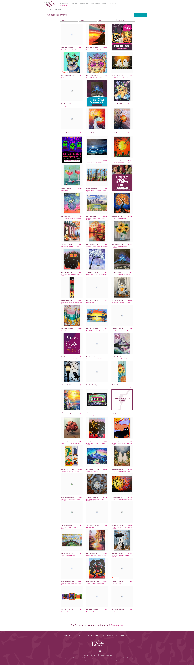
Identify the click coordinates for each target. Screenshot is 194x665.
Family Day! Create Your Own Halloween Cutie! (121, 331)
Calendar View (140, 15)
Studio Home (64, 4)
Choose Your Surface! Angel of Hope (95, 134)
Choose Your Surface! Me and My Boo (121, 471)
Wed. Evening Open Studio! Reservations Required (71, 584)
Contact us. (117, 625)
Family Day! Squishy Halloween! (69, 611)
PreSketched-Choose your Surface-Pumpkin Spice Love (95, 500)
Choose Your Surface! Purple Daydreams (96, 274)
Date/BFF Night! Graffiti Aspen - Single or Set (96, 191)
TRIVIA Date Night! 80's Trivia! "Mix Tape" (96, 415)
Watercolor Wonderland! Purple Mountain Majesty (122, 359)
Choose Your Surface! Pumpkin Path (120, 218)
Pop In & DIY (95, 4)
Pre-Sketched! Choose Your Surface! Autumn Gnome (121, 303)
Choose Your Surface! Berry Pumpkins (70, 49)
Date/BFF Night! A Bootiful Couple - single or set (122, 78)
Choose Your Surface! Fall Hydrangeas (70, 443)
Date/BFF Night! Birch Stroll (68, 555)
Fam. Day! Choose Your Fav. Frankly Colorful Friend (72, 106)
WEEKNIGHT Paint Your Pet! (93, 387)
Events (74, 4)
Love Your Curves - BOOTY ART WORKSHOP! (93, 359)
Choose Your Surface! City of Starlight (121, 274)
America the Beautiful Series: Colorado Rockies (95, 219)
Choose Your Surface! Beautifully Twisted (122, 499)
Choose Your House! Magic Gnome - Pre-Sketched (122, 528)
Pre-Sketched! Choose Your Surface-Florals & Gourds (122, 106)
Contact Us (106, 655)
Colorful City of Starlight (92, 471)
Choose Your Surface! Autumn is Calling (121, 387)
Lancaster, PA (63, 5)
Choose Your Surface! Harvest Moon (120, 134)
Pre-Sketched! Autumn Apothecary (70, 246)
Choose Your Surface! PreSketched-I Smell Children (71, 303)
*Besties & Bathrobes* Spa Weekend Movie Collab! (97, 50)
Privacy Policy (89, 655)
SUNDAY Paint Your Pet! (117, 583)
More (104, 4)
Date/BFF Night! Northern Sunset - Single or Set (97, 331)
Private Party (93, 635)
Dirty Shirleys (64, 190)
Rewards (146, 4)
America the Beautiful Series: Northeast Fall (97, 246)
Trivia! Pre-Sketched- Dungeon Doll (95, 583)
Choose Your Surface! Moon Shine (94, 162)
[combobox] (69, 20)
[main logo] (49, 2)
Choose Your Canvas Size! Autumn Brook (96, 555)
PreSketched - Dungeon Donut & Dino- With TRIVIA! (96, 444)
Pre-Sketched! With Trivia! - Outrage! (95, 77)
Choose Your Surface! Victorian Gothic (70, 387)
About (110, 635)
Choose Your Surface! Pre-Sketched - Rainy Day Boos (122, 556)
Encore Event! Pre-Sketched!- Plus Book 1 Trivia (71, 275)
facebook (94, 650)
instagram (100, 650)
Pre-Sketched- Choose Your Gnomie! (70, 471)
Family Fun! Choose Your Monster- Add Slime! (70, 528)
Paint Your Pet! (65, 77)
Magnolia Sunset (65, 415)
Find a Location (72, 635)
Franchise (113, 4)
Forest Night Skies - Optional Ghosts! (70, 134)
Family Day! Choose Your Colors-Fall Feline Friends (122, 444)
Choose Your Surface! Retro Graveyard (121, 162)
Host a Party (84, 4)
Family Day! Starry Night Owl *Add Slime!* (71, 218)
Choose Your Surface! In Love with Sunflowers (120, 247)
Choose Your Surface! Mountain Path (70, 330)
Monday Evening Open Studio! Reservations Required (72, 359)
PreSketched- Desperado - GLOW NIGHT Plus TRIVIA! (71, 500)
